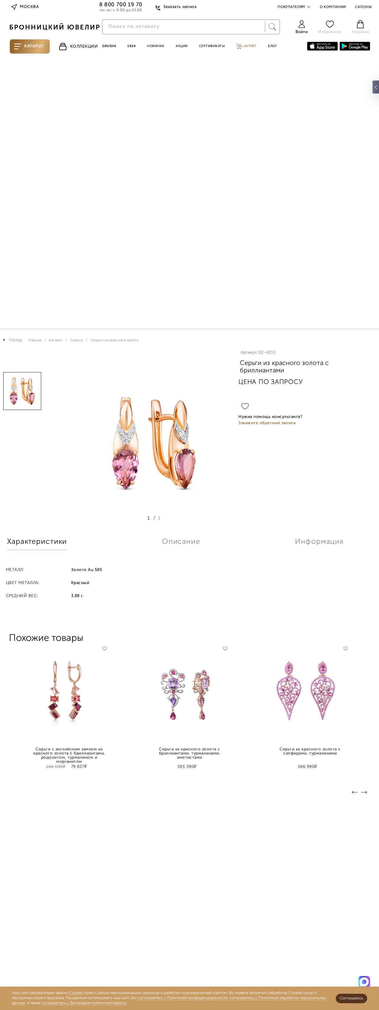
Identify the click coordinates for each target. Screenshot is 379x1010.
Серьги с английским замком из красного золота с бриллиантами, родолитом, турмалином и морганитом (69, 751)
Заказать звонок (180, 7)
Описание (181, 542)
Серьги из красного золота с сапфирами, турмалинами (310, 751)
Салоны (363, 7)
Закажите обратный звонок (267, 423)
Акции (182, 46)
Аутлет (250, 46)
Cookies (76, 993)
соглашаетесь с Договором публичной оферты (83, 1003)
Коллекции (84, 46)
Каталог (34, 46)
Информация (319, 542)
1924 (131, 46)
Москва (29, 7)
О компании (333, 7)
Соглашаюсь (351, 998)
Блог (272, 46)
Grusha (109, 46)
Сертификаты (212, 46)
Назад (15, 340)
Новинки (155, 46)
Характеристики (37, 542)
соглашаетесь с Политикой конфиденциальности (183, 998)
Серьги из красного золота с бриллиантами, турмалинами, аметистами (190, 751)
